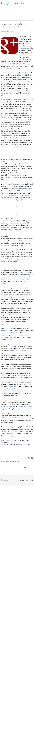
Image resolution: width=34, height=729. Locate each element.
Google (22, 480)
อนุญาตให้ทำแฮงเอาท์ (7, 227)
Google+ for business (14, 461)
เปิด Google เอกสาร (26, 188)
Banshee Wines (5, 117)
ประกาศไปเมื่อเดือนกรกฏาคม (16, 184)
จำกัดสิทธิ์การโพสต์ (14, 138)
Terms (31, 480)
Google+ (8, 461)
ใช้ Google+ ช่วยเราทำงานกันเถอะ (13, 24)
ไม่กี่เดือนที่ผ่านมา (8, 115)
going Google (16, 68)
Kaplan (27, 115)
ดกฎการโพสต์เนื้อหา (21, 223)
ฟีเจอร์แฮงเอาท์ (12, 175)
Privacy (27, 480)
